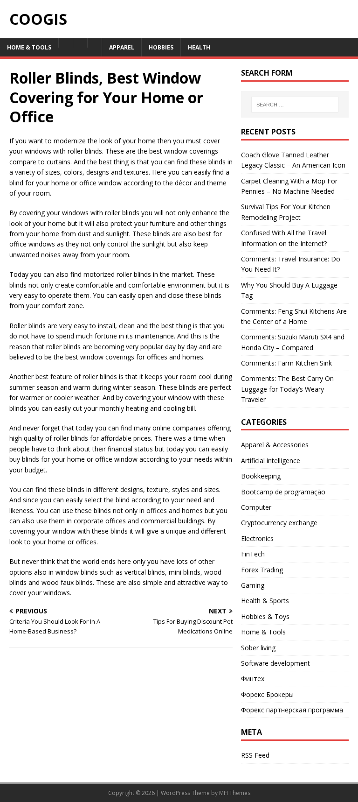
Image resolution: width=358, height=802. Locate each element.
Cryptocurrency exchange (279, 522)
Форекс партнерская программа (292, 709)
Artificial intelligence (270, 460)
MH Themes (234, 793)
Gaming (252, 585)
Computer (256, 507)
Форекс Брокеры (267, 694)
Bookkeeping (261, 475)
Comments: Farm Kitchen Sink (286, 363)
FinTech (253, 553)
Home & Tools (263, 631)
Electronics (257, 538)
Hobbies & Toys (265, 616)
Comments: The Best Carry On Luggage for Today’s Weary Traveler (287, 389)
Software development (275, 663)
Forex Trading (262, 569)
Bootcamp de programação (283, 491)
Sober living (258, 647)
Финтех (252, 678)
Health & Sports (265, 600)
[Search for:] (295, 105)
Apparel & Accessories (275, 444)
